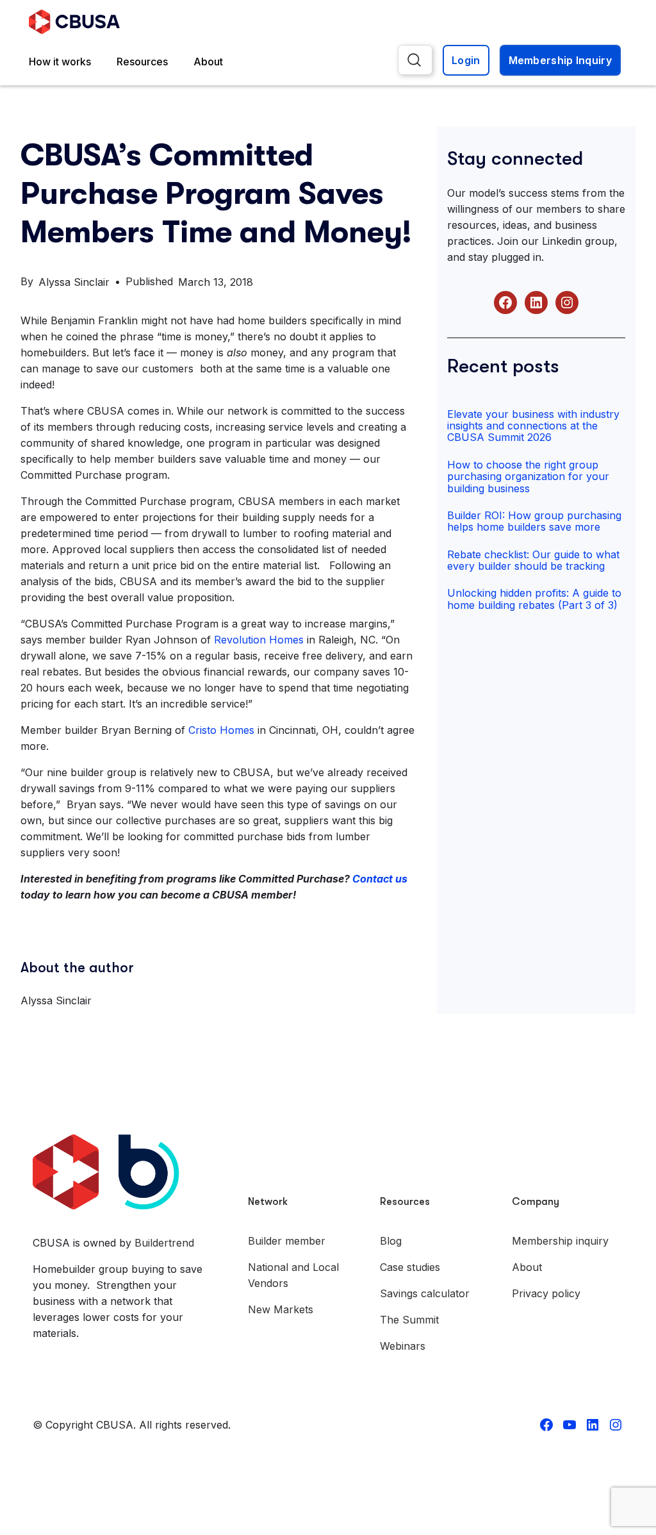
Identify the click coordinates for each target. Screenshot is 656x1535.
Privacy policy (546, 1293)
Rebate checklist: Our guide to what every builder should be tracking (533, 560)
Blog (391, 1240)
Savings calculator (425, 1293)
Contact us (379, 878)
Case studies (410, 1267)
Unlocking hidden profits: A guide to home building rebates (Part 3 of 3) (534, 598)
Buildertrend (164, 1242)
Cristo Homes (221, 730)
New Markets (280, 1309)
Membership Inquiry (560, 60)
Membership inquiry (560, 1240)
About (208, 61)
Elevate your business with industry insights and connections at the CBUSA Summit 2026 (533, 426)
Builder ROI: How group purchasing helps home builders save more (534, 521)
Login (466, 60)
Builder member (286, 1240)
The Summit (409, 1319)
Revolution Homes (259, 639)
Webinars (402, 1346)
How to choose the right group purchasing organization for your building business (528, 476)
